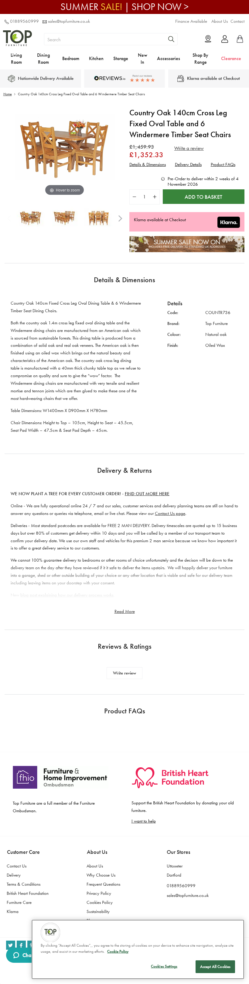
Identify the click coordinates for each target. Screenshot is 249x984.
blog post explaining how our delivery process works (66, 595)
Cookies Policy (100, 902)
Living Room (16, 58)
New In (142, 58)
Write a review (189, 148)
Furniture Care (19, 902)
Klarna (13, 911)
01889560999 (24, 21)
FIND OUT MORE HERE (147, 494)
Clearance (231, 58)
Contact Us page (170, 513)
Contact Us (16, 866)
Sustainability (98, 911)
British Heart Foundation (28, 893)
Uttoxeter (174, 866)
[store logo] (17, 48)
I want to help (143, 821)
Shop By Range (200, 58)
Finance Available (191, 21)
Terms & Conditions (23, 884)
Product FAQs (223, 164)
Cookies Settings (164, 966)
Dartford (174, 875)
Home (7, 94)
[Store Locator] (208, 39)
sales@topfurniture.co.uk (69, 21)
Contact (237, 21)
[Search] (171, 39)
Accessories (168, 58)
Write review (124, 673)
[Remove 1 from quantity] (134, 196)
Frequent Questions (103, 884)
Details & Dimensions (147, 164)
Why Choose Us (101, 875)
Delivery (14, 875)
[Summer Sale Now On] (186, 251)
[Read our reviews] (124, 78)
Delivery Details (188, 164)
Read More (124, 611)
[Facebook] (21, 945)
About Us (219, 21)
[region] (138, 949)
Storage (120, 58)
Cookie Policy (117, 951)
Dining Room (43, 58)
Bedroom (70, 58)
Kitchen (96, 58)
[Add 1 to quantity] (154, 196)
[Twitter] (10, 945)
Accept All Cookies (215, 966)
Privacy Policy (99, 893)
